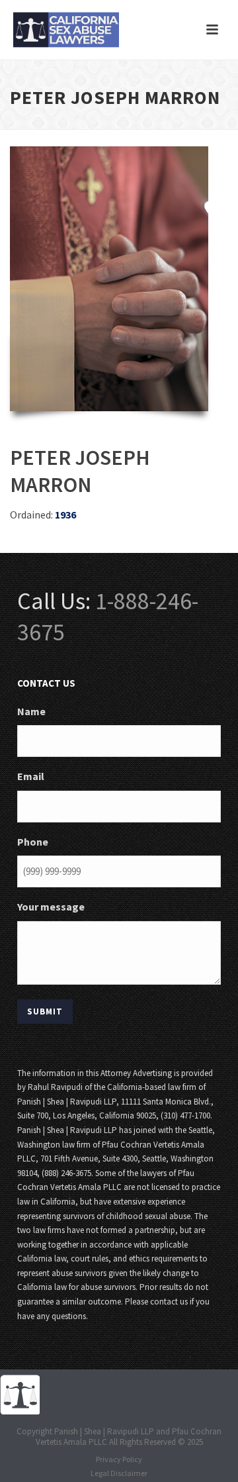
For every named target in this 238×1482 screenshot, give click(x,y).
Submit (45, 1011)
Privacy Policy (119, 1459)
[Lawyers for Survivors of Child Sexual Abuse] (20, 1393)
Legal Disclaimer (119, 1473)
